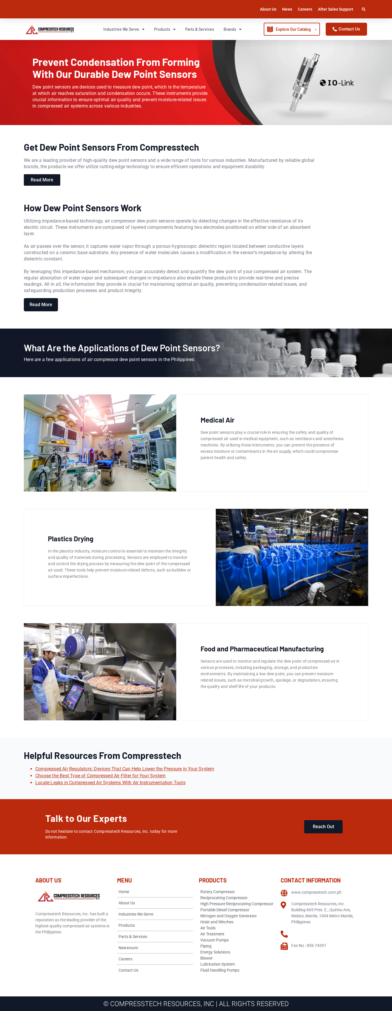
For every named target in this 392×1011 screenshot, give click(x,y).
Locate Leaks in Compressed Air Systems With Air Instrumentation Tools (110, 782)
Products (162, 29)
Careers (305, 9)
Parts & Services (199, 29)
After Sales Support (335, 9)
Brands (230, 29)
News (287, 9)
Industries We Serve (121, 29)
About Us (268, 9)
